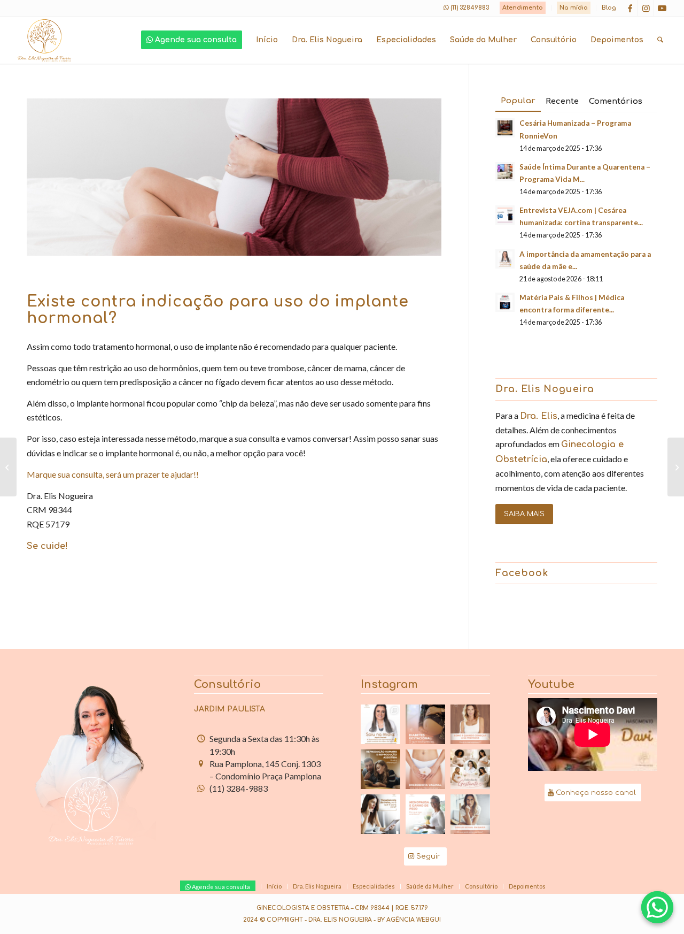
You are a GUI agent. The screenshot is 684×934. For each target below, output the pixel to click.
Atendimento (522, 7)
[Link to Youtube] (662, 8)
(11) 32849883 (469, 7)
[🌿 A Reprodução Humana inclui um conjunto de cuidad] (380, 769)
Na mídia (573, 7)
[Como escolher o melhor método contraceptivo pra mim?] (675, 467)
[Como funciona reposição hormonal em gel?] (8, 467)
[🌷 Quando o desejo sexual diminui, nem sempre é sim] (470, 814)
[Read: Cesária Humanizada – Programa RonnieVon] (505, 127)
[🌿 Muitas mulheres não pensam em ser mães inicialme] (380, 814)
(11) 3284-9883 (238, 788)
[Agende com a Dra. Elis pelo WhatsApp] (657, 907)
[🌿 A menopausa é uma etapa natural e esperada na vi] (470, 724)
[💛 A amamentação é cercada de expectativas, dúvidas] (380, 724)
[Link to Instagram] (646, 8)
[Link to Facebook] (630, 8)
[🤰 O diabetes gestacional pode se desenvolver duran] (425, 724)
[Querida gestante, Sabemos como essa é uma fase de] (470, 769)
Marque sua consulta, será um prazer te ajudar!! (113, 474)
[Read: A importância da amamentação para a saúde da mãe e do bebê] (505, 259)
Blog (609, 7)
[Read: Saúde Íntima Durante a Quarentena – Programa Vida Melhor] (505, 171)
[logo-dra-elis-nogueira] (44, 40)
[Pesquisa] (660, 40)
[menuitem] (522, 8)
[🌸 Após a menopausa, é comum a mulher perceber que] (425, 814)
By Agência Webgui (409, 919)
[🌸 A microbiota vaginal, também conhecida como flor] (425, 769)
